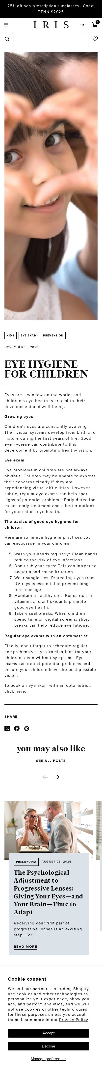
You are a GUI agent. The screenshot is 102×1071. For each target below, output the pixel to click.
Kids (10, 335)
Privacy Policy (73, 1019)
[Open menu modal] (6, 25)
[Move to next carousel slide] (57, 777)
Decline (48, 1046)
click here (14, 691)
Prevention (53, 335)
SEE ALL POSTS (51, 760)
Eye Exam (29, 335)
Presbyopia (26, 862)
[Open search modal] (7, 39)
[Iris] (51, 25)
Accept (48, 1033)
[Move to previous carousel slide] (45, 777)
